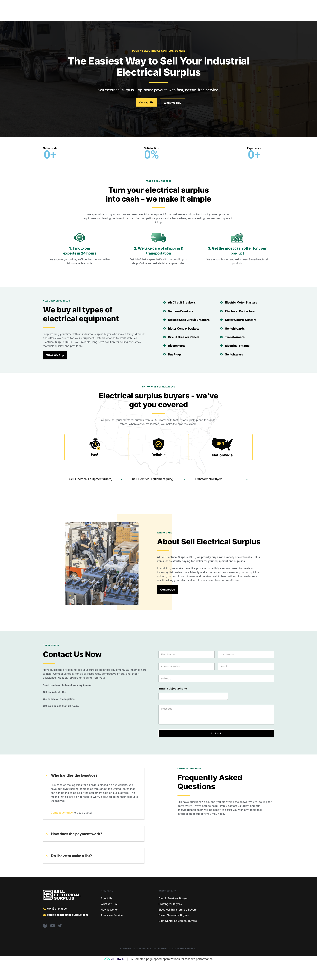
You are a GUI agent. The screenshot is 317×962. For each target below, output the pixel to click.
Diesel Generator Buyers (173, 915)
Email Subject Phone (172, 688)
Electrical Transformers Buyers (177, 909)
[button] (63, 155)
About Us (106, 898)
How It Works (109, 909)
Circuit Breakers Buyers (173, 898)
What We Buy (109, 904)
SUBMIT (216, 733)
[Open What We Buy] (130, 13)
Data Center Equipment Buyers (177, 920)
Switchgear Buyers (170, 904)
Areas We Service (112, 915)
